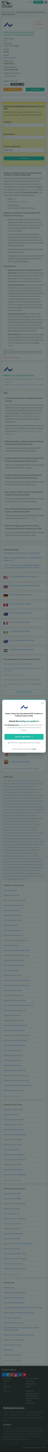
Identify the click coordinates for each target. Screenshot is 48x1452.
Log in (34, 749)
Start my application (22, 737)
